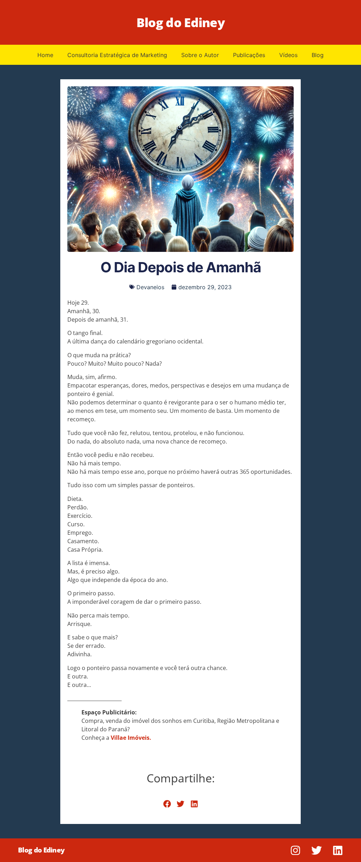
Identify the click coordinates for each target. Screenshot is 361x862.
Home (45, 54)
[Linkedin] (337, 850)
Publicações (249, 54)
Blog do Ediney (180, 22)
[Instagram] (295, 850)
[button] (167, 804)
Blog (318, 54)
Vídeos (288, 54)
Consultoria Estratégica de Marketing (117, 54)
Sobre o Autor (200, 54)
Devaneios (150, 287)
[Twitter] (316, 850)
